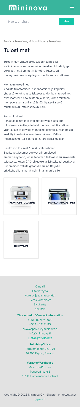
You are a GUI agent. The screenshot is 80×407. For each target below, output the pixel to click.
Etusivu (8, 41)
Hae (66, 21)
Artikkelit (40, 309)
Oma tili (40, 286)
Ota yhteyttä (40, 291)
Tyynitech (40, 399)
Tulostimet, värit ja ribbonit (30, 41)
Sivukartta (40, 304)
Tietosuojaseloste (40, 300)
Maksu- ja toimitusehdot (40, 295)
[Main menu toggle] (71, 7)
